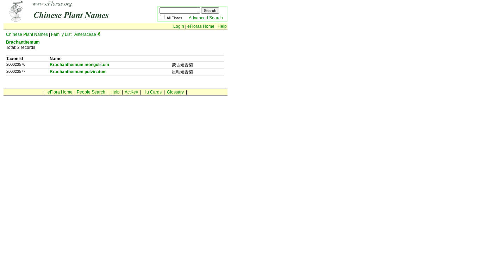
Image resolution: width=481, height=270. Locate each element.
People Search (91, 92)
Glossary (175, 92)
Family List (61, 34)
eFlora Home (60, 92)
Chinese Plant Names (27, 34)
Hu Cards (152, 92)
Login (178, 26)
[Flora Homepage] (70, 20)
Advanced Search (206, 17)
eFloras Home (200, 26)
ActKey (131, 92)
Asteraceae (85, 34)
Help (222, 26)
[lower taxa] (98, 34)
